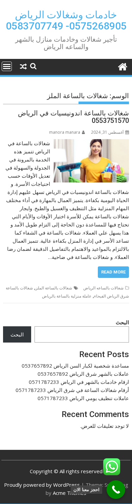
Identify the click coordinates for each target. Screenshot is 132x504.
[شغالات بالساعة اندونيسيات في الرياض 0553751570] (91, 143)
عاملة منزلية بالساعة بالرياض (66, 296)
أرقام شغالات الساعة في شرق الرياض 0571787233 (72, 390)
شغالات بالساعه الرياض (103, 288)
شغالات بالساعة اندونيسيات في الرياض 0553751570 (73, 117)
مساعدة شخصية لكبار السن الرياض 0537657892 (75, 365)
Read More (113, 272)
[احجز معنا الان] (116, 489)
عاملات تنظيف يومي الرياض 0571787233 (83, 398)
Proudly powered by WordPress (42, 484)
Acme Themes (69, 492)
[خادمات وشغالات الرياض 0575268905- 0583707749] (122, 65)
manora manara (64, 132)
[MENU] (7, 66)
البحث (122, 322)
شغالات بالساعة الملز (54, 288)
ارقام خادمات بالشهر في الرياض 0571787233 (79, 381)
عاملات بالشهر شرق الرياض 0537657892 (83, 373)
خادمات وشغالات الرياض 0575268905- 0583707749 (66, 20)
